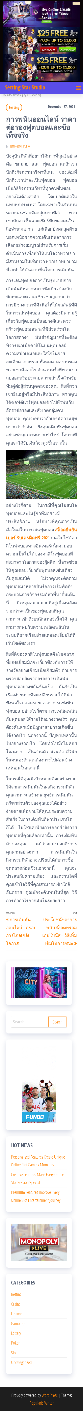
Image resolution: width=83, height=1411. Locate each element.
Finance (16, 1314)
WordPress (50, 1395)
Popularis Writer (41, 1403)
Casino (16, 1304)
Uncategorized (21, 1362)
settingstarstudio (20, 146)
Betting (14, 107)
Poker (15, 1343)
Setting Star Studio (25, 87)
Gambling (18, 1323)
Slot (14, 1353)
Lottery (16, 1333)
